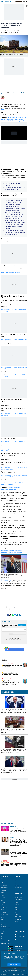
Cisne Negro (4, 941)
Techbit (2, 917)
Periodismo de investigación (4, 884)
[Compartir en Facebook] (8, 615)
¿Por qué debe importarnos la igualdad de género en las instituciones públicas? (11, 682)
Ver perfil (8, 98)
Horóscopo (17, 917)
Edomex (17, 878)
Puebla (16, 882)
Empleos (17, 900)
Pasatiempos (18, 916)
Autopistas (3, 924)
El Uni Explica (4, 887)
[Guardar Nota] (20, 615)
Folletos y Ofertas (19, 897)
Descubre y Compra (19, 895)
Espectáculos (4, 907)
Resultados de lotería (18, 920)
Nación (2, 93)
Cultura (2, 909)
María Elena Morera (7, 663)
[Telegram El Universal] (15, 934)
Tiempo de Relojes (5, 940)
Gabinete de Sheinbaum (4, 889)
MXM (2, 916)
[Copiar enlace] (17, 615)
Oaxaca (16, 880)
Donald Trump (4, 893)
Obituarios (17, 902)
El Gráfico (17, 907)
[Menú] (26, 1)
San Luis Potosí (18, 887)
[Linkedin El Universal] (15, 939)
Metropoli (3, 895)
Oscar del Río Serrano (8, 678)
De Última (3, 935)
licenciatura (5, 609)
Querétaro (17, 885)
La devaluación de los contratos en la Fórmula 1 (10, 673)
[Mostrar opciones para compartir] (27, 6)
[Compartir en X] (10, 615)
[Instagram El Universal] (20, 937)
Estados (3, 897)
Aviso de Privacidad (15, 959)
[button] (18, 1)
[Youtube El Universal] (16, 937)
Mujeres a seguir (5, 882)
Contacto (14, 968)
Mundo (2, 892)
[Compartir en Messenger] (15, 615)
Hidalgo (16, 883)
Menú (2, 919)
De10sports (17, 909)
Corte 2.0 (3, 880)
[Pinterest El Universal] (24, 937)
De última (3, 921)
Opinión (5, 660)
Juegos (16, 914)
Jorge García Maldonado (9, 671)
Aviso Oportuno (18, 899)
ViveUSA (17, 912)
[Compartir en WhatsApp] (13, 615)
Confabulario (4, 910)
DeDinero (17, 911)
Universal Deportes (5, 905)
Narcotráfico (4, 899)
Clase (2, 929)
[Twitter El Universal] (24, 934)
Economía (3, 904)
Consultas (3, 926)
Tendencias (3, 912)
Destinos (3, 922)
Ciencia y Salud (4, 914)
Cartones (3, 902)
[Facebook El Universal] (19, 934)
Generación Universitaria (18, 905)
